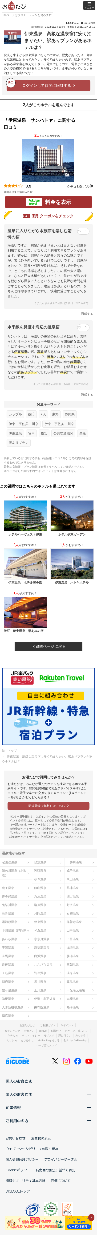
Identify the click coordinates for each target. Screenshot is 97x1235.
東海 (55, 414)
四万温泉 (73, 896)
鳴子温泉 (73, 870)
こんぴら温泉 (43, 964)
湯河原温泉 (9, 922)
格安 (44, 433)
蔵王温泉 (8, 888)
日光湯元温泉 (76, 990)
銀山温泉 (40, 888)
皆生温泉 (40, 973)
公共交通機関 (63, 433)
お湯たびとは (27, 1025)
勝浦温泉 (73, 956)
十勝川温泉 (74, 862)
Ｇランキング (12, 1030)
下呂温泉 (73, 939)
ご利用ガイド (48, 1025)
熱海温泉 (73, 1007)
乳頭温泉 (40, 870)
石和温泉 (73, 913)
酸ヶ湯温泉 (9, 990)
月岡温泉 (40, 913)
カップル (15, 414)
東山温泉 (73, 879)
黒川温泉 (40, 982)
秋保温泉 (40, 879)
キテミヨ (13, 1035)
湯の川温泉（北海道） (14, 873)
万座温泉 (40, 896)
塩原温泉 (40, 905)
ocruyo (43, 1030)
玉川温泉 (40, 990)
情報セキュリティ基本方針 (25, 1180)
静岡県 (70, 414)
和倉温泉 (40, 930)
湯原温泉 (73, 973)
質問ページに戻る (50, 646)
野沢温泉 (73, 905)
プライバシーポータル (60, 1159)
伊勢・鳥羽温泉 (45, 999)
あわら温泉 (9, 939)
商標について (61, 1180)
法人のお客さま (19, 1094)
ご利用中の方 (17, 1120)
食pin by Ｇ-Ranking (74, 1040)
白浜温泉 (40, 956)
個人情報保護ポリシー (22, 1159)
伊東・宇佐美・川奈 (23, 424)
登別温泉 (40, 862)
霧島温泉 (73, 982)
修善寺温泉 (74, 922)
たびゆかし (27, 1040)
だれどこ (29, 1030)
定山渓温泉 (9, 862)
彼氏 (31, 414)
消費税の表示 (41, 1138)
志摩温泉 (73, 999)
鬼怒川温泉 (9, 905)
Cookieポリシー (18, 1170)
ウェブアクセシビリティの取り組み (32, 1148)
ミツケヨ (12, 1040)
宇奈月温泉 (41, 939)
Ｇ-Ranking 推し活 (48, 1040)
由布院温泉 (41, 1007)
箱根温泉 (8, 999)
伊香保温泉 (9, 896)
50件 (89, 186)
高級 (82, 433)
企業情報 (13, 1107)
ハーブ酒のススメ (46, 1045)
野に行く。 (64, 1035)
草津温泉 (73, 888)
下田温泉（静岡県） (15, 930)
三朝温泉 (73, 964)
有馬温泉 (8, 956)
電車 (31, 433)
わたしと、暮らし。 (76, 1030)
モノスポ (49, 1035)
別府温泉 (8, 982)
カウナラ (80, 1035)
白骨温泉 (8, 913)
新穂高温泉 (41, 947)
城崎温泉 (73, 947)
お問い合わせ (15, 1138)
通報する (87, 314)
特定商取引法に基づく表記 (55, 1170)
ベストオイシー (31, 1035)
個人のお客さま (19, 1081)
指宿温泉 (8, 1016)
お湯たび (56, 1030)
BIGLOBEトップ (18, 1191)
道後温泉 (8, 964)
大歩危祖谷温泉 (12, 1007)
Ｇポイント (67, 1025)
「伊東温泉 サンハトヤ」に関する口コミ (39, 123)
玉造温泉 (8, 973)
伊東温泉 (15, 433)
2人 (43, 414)
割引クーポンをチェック (53, 216)
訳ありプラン (18, 443)
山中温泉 (73, 930)
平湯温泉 (8, 947)
